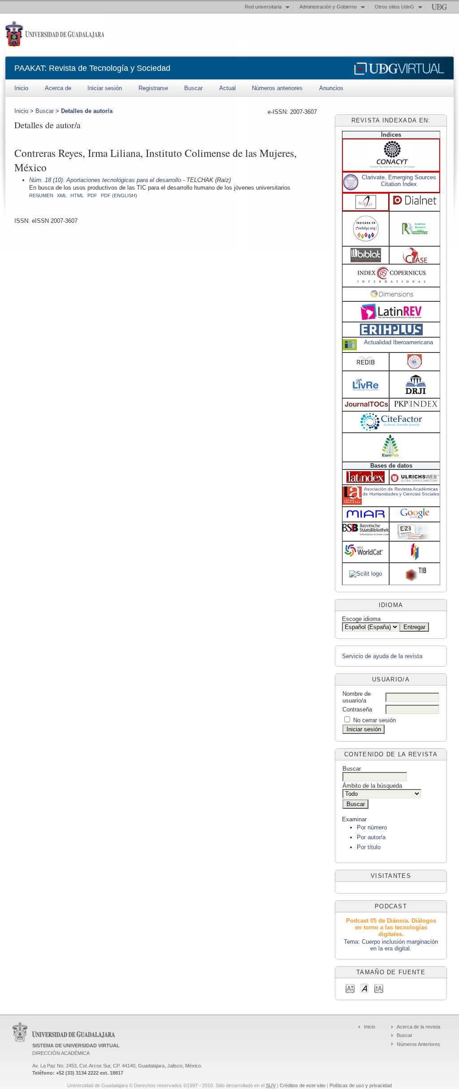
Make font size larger (378, 988)
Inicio (21, 88)
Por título (369, 847)
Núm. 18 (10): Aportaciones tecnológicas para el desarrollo (105, 180)
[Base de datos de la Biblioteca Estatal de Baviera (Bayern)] (365, 533)
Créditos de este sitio (302, 1085)
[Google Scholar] (414, 518)
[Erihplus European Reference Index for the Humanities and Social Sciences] (391, 333)
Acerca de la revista (418, 1026)
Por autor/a (371, 837)
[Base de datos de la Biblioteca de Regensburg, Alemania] (414, 537)
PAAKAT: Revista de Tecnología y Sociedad (92, 68)
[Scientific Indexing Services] (414, 367)
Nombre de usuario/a (356, 697)
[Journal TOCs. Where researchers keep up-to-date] (366, 406)
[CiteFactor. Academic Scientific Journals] (391, 428)
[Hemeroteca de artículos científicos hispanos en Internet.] (414, 203)
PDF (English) (119, 195)
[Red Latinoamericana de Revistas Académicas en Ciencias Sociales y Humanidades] (391, 318)
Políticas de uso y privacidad (360, 1085)
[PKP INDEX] (416, 405)
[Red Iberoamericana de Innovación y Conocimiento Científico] (365, 363)
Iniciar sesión (104, 88)
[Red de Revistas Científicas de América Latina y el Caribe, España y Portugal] (365, 242)
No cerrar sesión (374, 720)
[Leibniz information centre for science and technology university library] (415, 580)
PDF (92, 195)
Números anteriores (277, 88)
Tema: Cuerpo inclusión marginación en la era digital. (391, 945)
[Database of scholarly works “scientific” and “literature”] (365, 573)
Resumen (41, 195)
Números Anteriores (418, 1044)
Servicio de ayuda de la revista (382, 656)
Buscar (193, 88)
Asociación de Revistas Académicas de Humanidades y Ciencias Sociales (401, 491)
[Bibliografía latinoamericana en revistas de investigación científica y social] (366, 260)
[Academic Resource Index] (415, 232)
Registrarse (153, 88)
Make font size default (364, 988)
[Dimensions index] (392, 296)
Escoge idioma (361, 619)
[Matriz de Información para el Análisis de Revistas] (365, 518)
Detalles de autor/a (87, 111)
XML (62, 195)
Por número (372, 827)
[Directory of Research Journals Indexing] (415, 393)
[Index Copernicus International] (392, 281)
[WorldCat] (366, 556)
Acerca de (58, 88)
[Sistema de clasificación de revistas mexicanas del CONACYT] (392, 166)
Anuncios (331, 88)
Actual (227, 88)
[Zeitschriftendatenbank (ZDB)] (415, 558)
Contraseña (357, 709)
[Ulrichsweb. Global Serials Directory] (415, 480)
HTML (77, 195)
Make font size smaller (350, 988)
